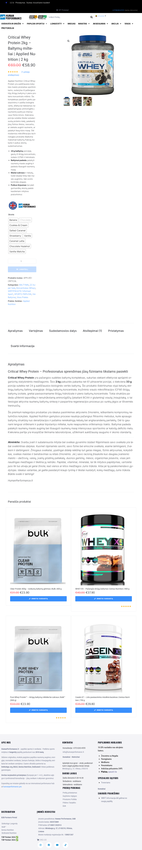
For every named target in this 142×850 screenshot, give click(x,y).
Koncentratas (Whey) (25, 288)
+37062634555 (118, 10)
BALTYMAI (24, 285)
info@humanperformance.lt (73, 752)
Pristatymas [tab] (116, 330)
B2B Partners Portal (9, 817)
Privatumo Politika (70, 799)
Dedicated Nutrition (9, 833)
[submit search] (91, 17)
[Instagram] (40, 845)
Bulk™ (4, 827)
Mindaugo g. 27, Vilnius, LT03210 (75, 769)
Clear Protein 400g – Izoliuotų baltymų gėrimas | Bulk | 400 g (36, 589)
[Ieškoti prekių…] (68, 17)
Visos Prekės (22, 297)
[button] (13, 23)
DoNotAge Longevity (9, 823)
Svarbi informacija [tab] (22, 346)
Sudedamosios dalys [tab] (63, 330)
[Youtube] (57, 845)
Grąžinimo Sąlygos (70, 796)
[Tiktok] (65, 845)
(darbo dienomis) (131, 10)
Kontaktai (102, 789)
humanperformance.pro (12, 786)
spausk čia (112, 772)
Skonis (11, 214)
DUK (64, 806)
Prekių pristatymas (70, 793)
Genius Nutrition (7, 830)
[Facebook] (49, 845)
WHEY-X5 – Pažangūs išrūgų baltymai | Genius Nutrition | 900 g (102, 589)
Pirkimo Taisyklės (69, 803)
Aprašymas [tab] (15, 330)
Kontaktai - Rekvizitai (71, 757)
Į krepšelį (23, 269)
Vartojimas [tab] (36, 330)
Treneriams (105, 782)
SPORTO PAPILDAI (22, 294)
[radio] (13, 220)
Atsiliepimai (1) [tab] (92, 330)
